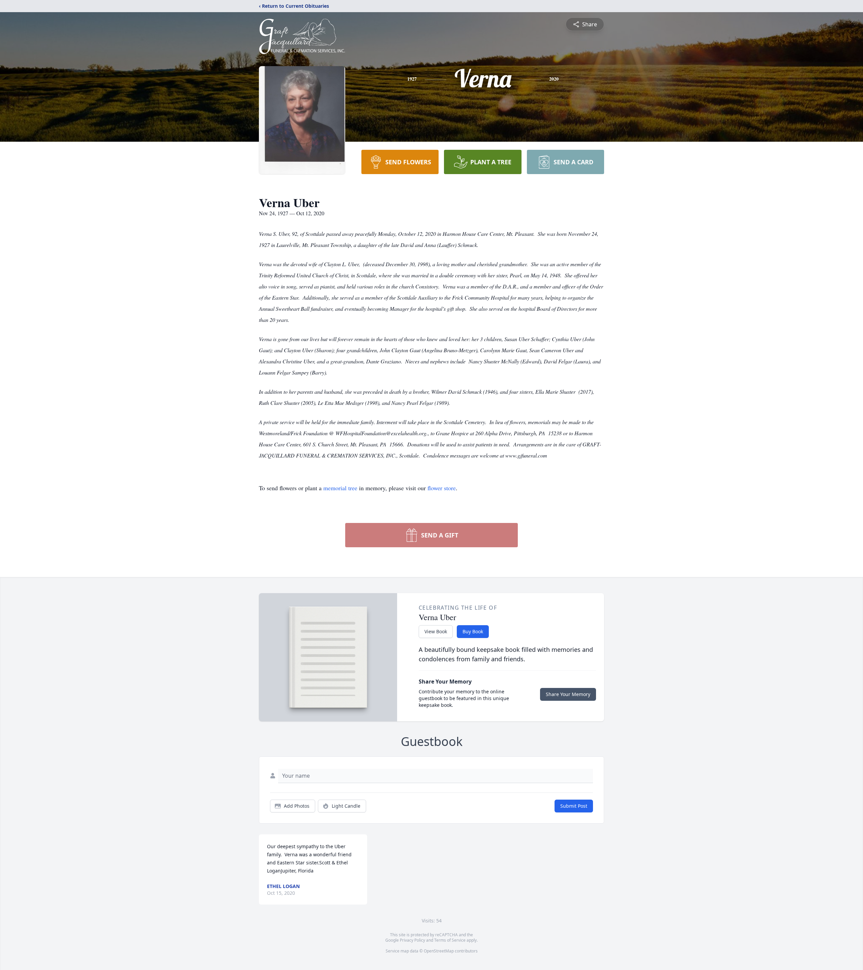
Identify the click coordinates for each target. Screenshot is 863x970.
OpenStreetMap (439, 951)
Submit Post (573, 806)
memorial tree (340, 488)
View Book (435, 631)
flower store (441, 488)
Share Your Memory (568, 694)
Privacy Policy (412, 940)
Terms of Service (450, 940)
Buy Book (473, 631)
